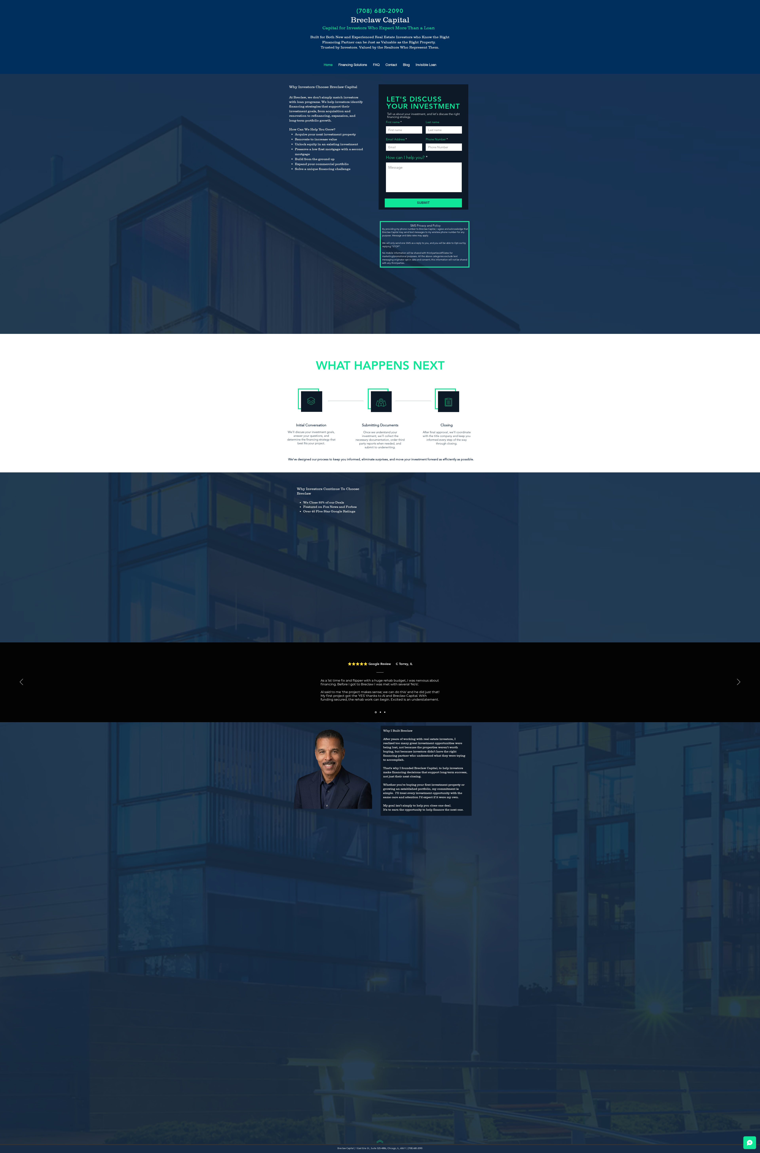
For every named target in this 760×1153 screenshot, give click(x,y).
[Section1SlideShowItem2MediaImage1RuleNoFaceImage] (380, 712)
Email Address (395, 139)
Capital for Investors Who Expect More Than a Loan (378, 27)
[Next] (738, 682)
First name (393, 122)
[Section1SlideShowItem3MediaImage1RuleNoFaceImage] (384, 712)
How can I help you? (405, 157)
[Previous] (21, 682)
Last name (432, 122)
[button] (352, 64)
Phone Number (436, 139)
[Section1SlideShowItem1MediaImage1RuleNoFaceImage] (375, 712)
